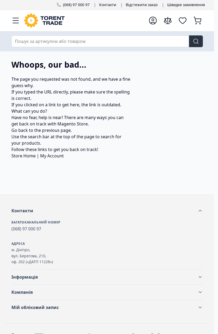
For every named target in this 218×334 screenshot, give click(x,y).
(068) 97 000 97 (76, 4)
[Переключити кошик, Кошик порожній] (197, 20)
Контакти (107, 4)
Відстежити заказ (142, 4)
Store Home (23, 156)
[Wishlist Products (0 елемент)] (182, 20)
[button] (107, 210)
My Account (52, 156)
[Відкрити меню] (15, 20)
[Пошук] (196, 41)
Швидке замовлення (186, 4)
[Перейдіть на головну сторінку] (83, 20)
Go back (19, 130)
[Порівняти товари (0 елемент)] (167, 20)
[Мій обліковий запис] (153, 20)
